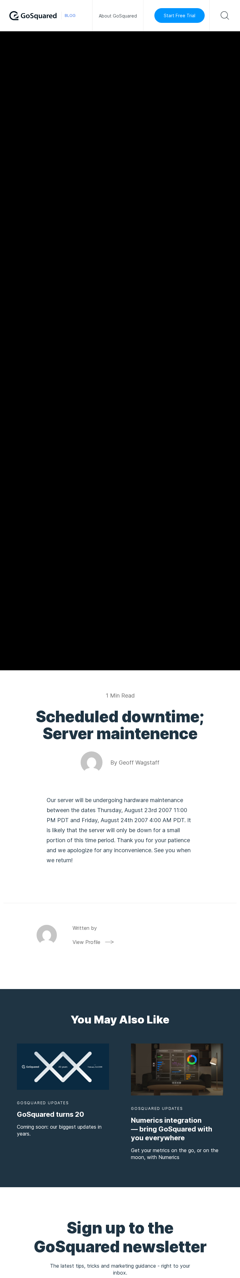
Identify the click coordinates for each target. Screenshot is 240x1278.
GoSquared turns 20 (50, 1114)
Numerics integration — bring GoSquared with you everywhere (171, 1129)
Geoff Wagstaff (139, 762)
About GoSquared (118, 15)
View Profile (86, 942)
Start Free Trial (179, 15)
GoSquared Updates (43, 1102)
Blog (70, 15)
